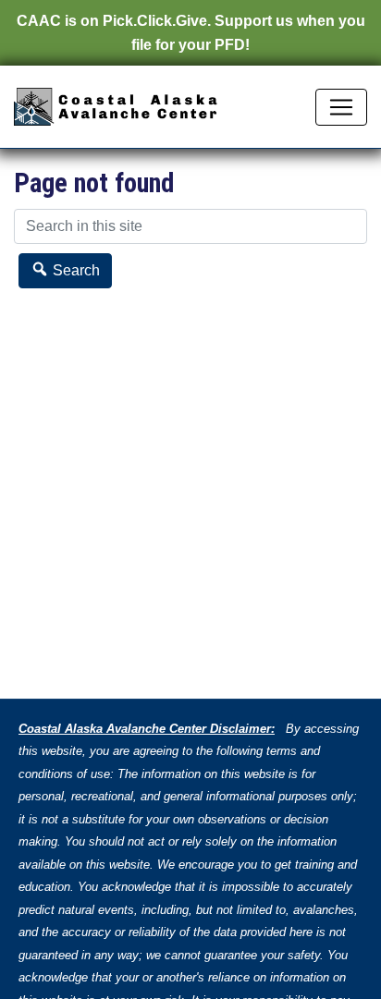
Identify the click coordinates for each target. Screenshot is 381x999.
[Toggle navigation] (341, 107)
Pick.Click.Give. (157, 21)
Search (74, 270)
